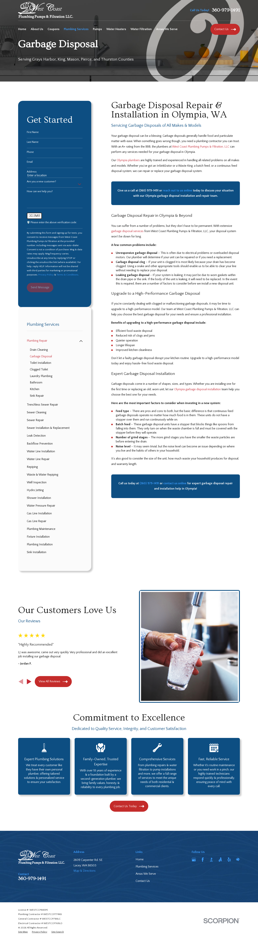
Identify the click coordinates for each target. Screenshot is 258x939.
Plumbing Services (147, 866)
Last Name (33, 142)
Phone (30, 152)
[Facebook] (203, 859)
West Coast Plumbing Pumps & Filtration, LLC (200, 146)
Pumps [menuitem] (97, 29)
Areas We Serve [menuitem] (167, 29)
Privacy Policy (46, 274)
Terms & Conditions (67, 274)
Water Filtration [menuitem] (141, 29)
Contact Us (143, 881)
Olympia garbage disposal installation (197, 389)
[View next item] (29, 681)
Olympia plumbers (128, 160)
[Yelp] (229, 859)
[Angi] (220, 859)
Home (140, 859)
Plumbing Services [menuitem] (76, 29)
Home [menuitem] (22, 29)
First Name (33, 132)
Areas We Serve (146, 873)
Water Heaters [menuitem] (116, 29)
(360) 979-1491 (148, 190)
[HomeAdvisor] (238, 859)
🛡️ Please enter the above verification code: (52, 222)
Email (30, 161)
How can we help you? (40, 191)
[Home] (45, 10)
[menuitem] (52, 341)
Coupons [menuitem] (53, 29)
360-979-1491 (226, 10)
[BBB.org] (211, 859)
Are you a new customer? (41, 181)
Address (32, 171)
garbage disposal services (127, 231)
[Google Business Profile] (194, 859)
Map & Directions (84, 870)
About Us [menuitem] (37, 29)
